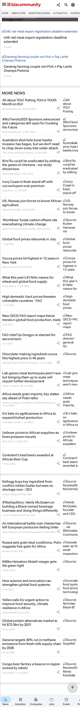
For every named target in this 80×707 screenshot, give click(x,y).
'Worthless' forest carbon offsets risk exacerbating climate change (29, 222)
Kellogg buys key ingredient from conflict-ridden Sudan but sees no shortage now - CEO (27, 485)
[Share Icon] (58, 108)
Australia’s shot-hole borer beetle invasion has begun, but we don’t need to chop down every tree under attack (31, 144)
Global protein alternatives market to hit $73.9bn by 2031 (29, 623)
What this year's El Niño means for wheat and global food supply (28, 279)
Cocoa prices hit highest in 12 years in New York (30, 260)
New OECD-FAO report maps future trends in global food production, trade (31, 318)
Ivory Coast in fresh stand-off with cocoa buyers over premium (27, 184)
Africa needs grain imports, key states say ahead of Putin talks (30, 396)
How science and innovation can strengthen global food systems (26, 583)
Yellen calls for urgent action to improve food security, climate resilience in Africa (25, 604)
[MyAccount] (73, 5)
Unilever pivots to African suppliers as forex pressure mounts (30, 435)
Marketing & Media (39, 13)
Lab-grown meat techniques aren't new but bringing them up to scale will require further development (31, 377)
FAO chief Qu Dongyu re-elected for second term (28, 337)
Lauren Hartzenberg (12, 515)
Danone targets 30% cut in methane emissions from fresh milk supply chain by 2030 (31, 644)
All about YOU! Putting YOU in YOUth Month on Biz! (29, 102)
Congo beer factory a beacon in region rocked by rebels (31, 666)
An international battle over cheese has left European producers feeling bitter (31, 525)
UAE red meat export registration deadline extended (35, 39)
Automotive (60, 13)
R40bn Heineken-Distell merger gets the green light (29, 564)
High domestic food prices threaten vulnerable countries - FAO (29, 299)
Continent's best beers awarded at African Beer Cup (28, 457)
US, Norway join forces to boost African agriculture (31, 203)
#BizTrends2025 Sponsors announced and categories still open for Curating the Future (31, 123)
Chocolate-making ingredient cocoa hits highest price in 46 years (29, 356)
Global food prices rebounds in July (29, 239)
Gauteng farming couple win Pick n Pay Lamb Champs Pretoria (38, 68)
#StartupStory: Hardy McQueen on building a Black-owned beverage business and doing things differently (30, 506)
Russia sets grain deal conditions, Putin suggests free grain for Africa (31, 544)
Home (5, 13)
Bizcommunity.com (11, 109)
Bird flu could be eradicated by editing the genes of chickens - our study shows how (31, 165)
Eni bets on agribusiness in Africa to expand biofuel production (29, 415)
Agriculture (18, 13)
